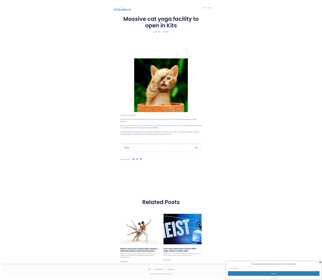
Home (149, 269)
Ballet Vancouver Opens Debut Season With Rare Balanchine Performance (139, 249)
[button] (134, 159)
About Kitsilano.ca (159, 269)
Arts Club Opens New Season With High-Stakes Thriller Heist (180, 249)
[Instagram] (209, 8)
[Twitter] (206, 8)
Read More (124, 261)
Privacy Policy (170, 269)
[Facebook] (204, 8)
